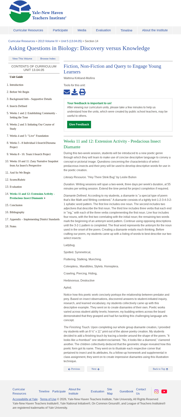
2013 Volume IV (48, 41)
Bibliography (17, 212)
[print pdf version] (82, 92)
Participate (60, 30)
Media (82, 30)
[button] (160, 410)
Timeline (126, 30)
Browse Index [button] (48, 58)
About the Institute (155, 30)
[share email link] (67, 92)
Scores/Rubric (17, 179)
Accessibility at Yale (25, 399)
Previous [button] (75, 369)
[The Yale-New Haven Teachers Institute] (62, 11)
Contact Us (141, 391)
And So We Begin (20, 172)
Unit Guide (16, 76)
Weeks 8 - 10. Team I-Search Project (30, 154)
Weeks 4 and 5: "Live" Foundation (29, 135)
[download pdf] (74, 92)
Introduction (16, 84)
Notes (13, 226)
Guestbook (126, 391)
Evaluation (103, 30)
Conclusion (16, 205)
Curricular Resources (28, 30)
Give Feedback (79, 124)
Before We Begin (19, 91)
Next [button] (94, 369)
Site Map (110, 391)
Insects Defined (18, 106)
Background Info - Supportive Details (31, 98)
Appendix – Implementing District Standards (35, 219)
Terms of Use (48, 399)
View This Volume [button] (22, 58)
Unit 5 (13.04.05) (71, 41)
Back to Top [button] (159, 369)
